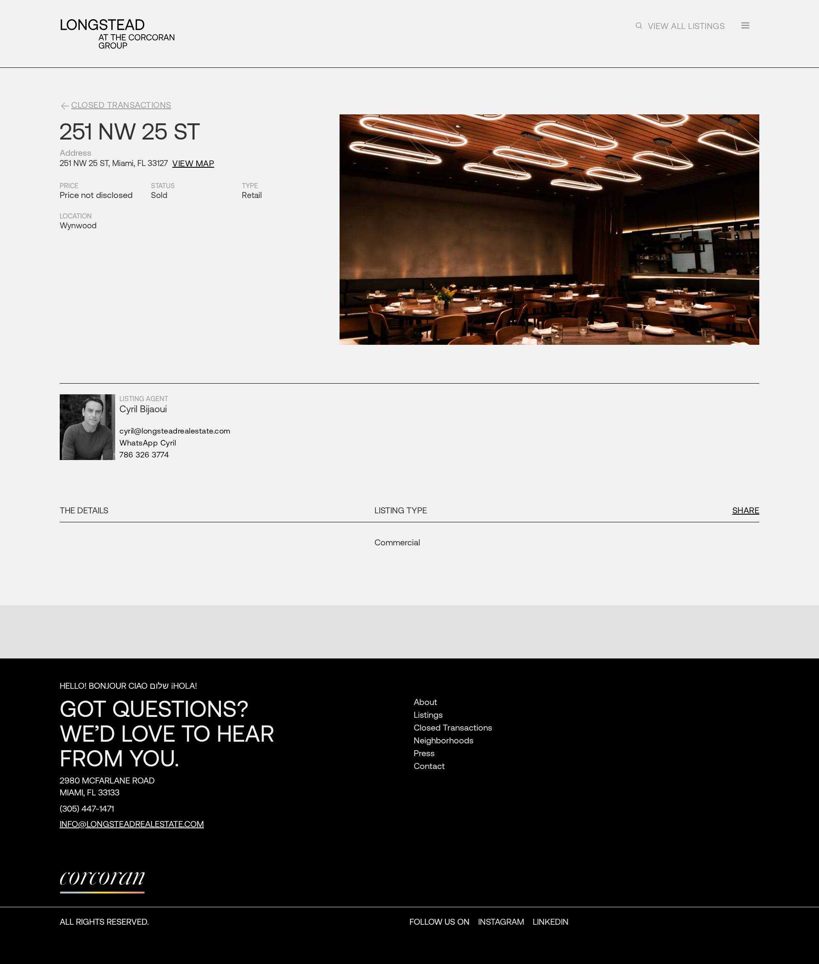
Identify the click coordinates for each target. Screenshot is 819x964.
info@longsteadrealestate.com (132, 824)
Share (746, 510)
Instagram (501, 921)
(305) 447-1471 (87, 808)
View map (193, 163)
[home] (117, 33)
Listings (428, 714)
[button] (745, 28)
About (425, 702)
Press (424, 753)
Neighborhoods (443, 740)
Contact (429, 766)
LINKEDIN (551, 921)
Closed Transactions (453, 727)
